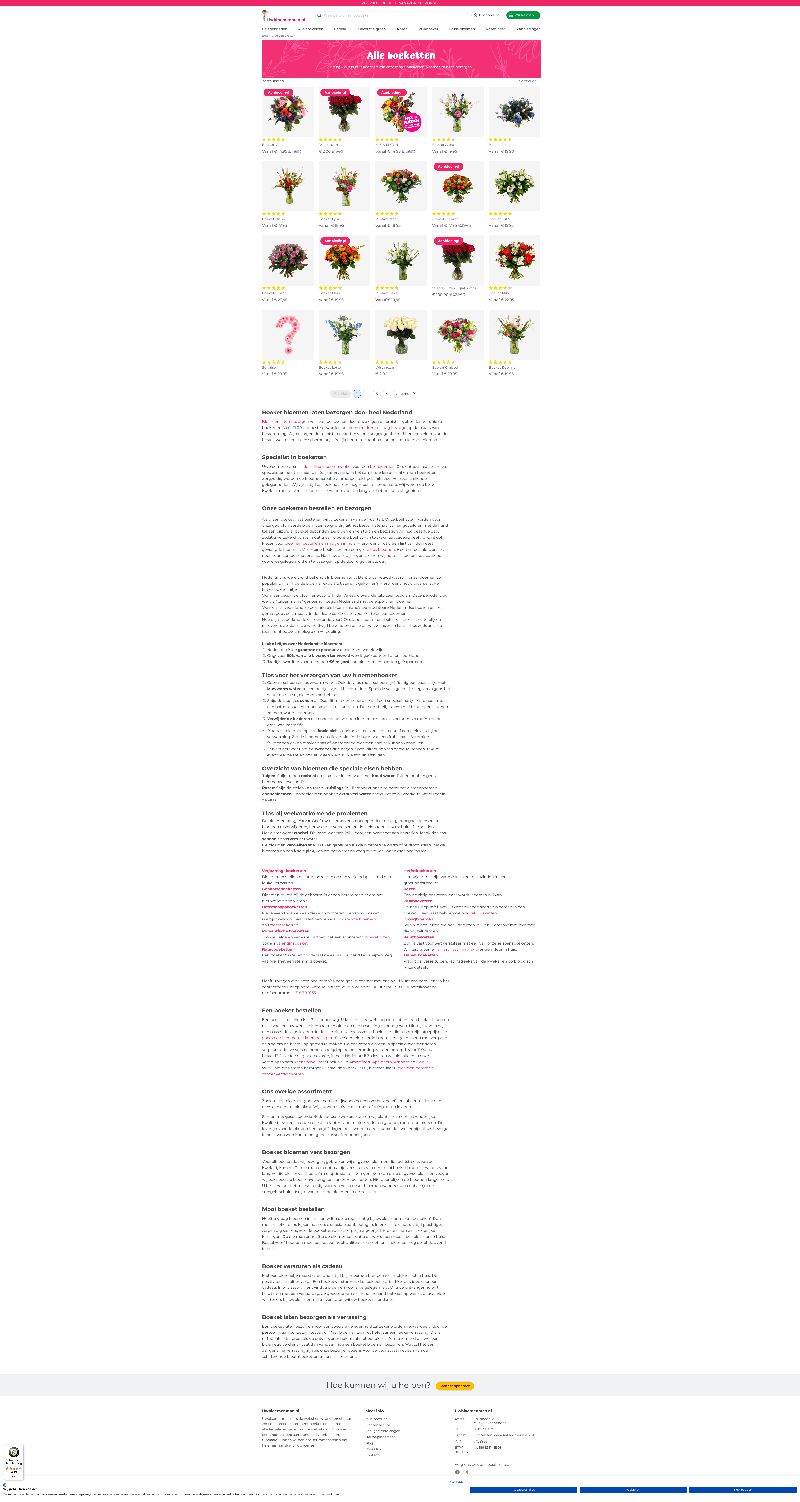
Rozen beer (495, 29)
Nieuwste (518, 90)
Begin (266, 35)
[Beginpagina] (283, 16)
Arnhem (401, 1062)
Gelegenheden (274, 29)
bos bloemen (382, 466)
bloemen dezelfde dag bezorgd (377, 427)
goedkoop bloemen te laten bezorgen (297, 1038)
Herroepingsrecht (380, 1437)
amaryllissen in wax (456, 949)
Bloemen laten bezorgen (285, 421)
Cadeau (340, 29)
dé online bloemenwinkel (327, 466)
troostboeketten (283, 925)
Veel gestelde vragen (383, 1431)
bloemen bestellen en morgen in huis (320, 543)
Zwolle (422, 1062)
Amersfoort (359, 1062)
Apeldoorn (382, 1062)
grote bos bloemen (377, 549)
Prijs (513, 104)
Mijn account (376, 1419)
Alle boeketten (310, 29)
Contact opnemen (455, 1386)
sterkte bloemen (360, 919)
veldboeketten (483, 913)
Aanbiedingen (528, 29)
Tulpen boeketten (420, 955)
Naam (515, 110)
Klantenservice (377, 1425)
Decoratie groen (372, 29)
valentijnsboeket (292, 943)
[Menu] (21, 1447)
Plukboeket (428, 29)
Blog (369, 1443)
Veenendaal (305, 1062)
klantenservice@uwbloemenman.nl (504, 1435)
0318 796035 (304, 993)
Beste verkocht (522, 97)
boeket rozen (377, 937)
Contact (372, 1455)
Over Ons (373, 1449)
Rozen (402, 29)
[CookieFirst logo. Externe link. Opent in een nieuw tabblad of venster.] (4, 1485)
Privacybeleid (455, 1481)
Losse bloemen (462, 29)
